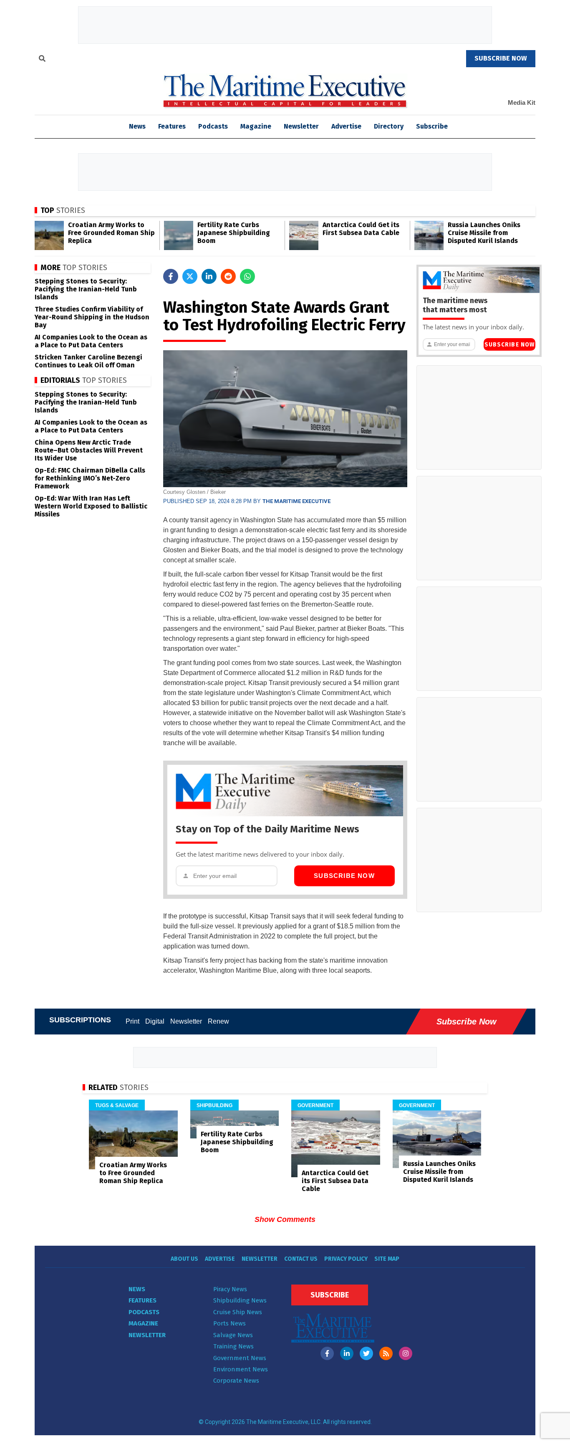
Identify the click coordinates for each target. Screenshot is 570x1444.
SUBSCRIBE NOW (500, 58)
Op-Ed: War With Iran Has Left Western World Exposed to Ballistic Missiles (91, 506)
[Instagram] (405, 1353)
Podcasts (213, 126)
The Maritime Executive (296, 501)
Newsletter (301, 126)
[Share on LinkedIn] (209, 276)
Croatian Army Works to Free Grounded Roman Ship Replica (111, 233)
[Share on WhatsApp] (247, 276)
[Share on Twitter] (189, 276)
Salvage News (233, 1335)
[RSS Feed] (386, 1353)
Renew (218, 1021)
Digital (154, 1021)
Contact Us (301, 1258)
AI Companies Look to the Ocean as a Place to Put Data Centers (91, 341)
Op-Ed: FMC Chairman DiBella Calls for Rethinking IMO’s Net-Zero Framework (90, 478)
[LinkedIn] (346, 1353)
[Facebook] (327, 1353)
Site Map (386, 1258)
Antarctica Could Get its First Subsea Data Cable (361, 229)
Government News (239, 1358)
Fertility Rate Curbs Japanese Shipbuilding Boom (233, 233)
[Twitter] (366, 1353)
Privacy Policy (346, 1258)
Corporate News (236, 1380)
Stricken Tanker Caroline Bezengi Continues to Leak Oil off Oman (88, 361)
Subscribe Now (344, 875)
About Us (184, 1258)
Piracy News (230, 1289)
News (137, 1289)
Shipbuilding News (240, 1300)
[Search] (42, 59)
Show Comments (285, 1219)
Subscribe (432, 126)
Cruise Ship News (237, 1312)
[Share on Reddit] (228, 276)
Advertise (346, 126)
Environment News (240, 1369)
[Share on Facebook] (170, 276)
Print (132, 1021)
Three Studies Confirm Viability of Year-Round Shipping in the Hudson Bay (92, 317)
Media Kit (521, 102)
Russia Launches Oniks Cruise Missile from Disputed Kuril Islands (484, 233)
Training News (233, 1346)
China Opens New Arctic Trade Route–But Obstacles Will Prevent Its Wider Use (89, 450)
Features (172, 126)
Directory (389, 126)
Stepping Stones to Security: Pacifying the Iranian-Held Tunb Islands (86, 289)
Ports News (229, 1323)
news (137, 126)
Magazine (255, 126)
